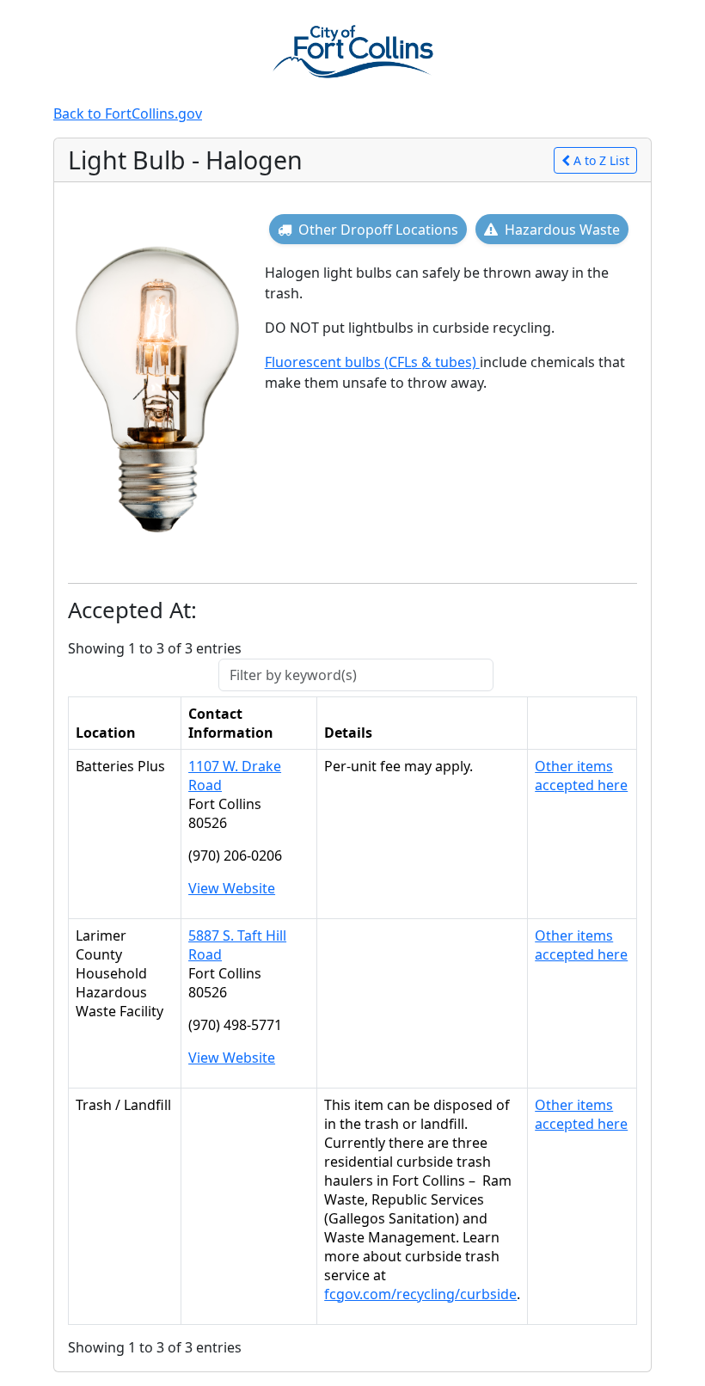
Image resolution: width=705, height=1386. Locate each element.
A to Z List (601, 160)
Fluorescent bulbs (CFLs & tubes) (372, 362)
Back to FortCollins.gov (127, 113)
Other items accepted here (581, 775)
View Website (231, 888)
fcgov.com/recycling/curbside (420, 1294)
